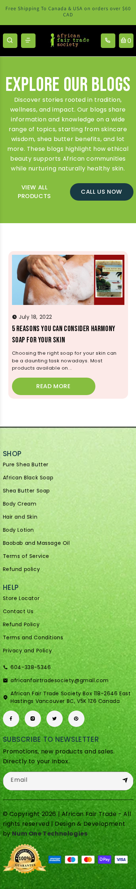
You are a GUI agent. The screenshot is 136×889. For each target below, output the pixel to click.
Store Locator (21, 598)
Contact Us (18, 611)
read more (53, 386)
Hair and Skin (20, 516)
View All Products (34, 191)
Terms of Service (26, 556)
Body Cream (20, 503)
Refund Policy (21, 624)
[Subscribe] (125, 781)
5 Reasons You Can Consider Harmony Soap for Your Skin (63, 334)
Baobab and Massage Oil (36, 543)
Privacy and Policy (27, 650)
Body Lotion (18, 530)
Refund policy (21, 569)
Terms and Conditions (33, 637)
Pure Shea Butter (26, 464)
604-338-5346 (31, 667)
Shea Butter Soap (26, 490)
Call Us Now (101, 192)
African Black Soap (28, 477)
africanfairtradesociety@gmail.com (60, 680)
